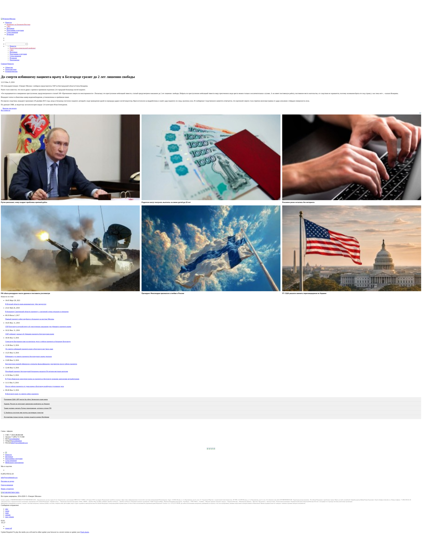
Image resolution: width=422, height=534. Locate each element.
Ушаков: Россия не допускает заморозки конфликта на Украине (27, 404)
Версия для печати (10, 108)
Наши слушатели (7, 489)
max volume (9, 517)
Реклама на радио (7, 481)
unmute (7, 515)
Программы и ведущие (15, 30)
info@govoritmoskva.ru (19, 443)
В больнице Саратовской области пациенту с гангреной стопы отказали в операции (37, 312)
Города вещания (7, 485)
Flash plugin (84, 532)
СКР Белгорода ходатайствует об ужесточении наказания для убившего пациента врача (38, 326)
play (6, 509)
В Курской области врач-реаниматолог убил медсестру (25, 304)
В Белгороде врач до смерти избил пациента (22, 394)
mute (7, 513)
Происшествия (10, 69)
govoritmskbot (14, 439)
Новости (8, 22)
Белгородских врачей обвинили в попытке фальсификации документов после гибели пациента (41, 364)
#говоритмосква (11, 71)
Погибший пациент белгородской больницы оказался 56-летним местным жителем (36, 371)
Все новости (5, 110)
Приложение (14, 60)
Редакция (10, 34)
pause (7, 511)
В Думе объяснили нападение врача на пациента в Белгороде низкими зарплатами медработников (42, 379)
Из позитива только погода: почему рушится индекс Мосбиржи (26, 417)
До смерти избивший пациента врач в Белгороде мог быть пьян (29, 349)
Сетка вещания (12, 32)
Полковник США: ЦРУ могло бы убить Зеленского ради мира (26, 399)
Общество (9, 67)
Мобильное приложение (14, 463)
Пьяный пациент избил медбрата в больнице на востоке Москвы (29, 319)
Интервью (10, 28)
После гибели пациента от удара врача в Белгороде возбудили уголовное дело (34, 386)
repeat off (8, 528)
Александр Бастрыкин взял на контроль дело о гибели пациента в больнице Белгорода (38, 341)
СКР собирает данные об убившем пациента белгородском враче (29, 334)
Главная (4, 64)
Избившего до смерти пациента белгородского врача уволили (28, 356)
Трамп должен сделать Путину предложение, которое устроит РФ (27, 408)
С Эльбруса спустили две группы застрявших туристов (23, 412)
